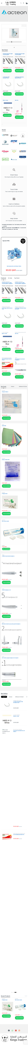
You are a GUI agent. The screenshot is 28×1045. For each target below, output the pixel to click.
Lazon (3, 588)
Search (21, 3)
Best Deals (3, 386)
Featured (3, 278)
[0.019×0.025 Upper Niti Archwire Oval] (7, 704)
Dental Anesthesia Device (19, 332)
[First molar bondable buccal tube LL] (7, 778)
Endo (3, 357)
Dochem (3, 390)
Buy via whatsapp (8, 70)
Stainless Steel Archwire (19, 307)
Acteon (12, 386)
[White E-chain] (7, 719)
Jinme (16, 357)
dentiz (3, 424)
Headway (3, 306)
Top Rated (16, 278)
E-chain (3, 332)
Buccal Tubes (15, 729)
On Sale (10, 278)
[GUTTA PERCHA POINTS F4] (7, 836)
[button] (23, 26)
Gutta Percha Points (7, 357)
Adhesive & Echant (23, 386)
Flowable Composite (5, 281)
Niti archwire (8, 306)
